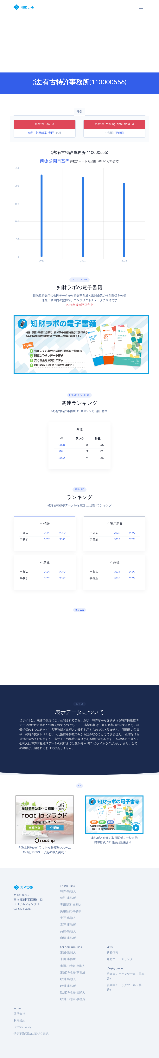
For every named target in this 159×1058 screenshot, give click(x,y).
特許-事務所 (68, 898)
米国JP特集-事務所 (72, 972)
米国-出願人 (68, 952)
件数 (79, 111)
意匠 (51, 133)
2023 (47, 533)
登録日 (119, 133)
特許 (31, 133)
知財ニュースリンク (120, 959)
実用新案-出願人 (71, 904)
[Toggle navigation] (140, 7)
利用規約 (19, 1020)
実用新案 (41, 133)
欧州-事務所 (68, 986)
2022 (62, 458)
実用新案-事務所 (71, 911)
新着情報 (112, 952)
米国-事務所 (68, 959)
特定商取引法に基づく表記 (31, 1033)
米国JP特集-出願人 (72, 966)
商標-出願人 (68, 931)
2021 (62, 451)
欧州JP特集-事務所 (72, 999)
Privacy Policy (22, 1027)
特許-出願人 (68, 891)
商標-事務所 (68, 938)
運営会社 (19, 1013)
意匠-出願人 (68, 918)
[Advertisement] (79, 43)
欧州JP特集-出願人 (72, 992)
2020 (62, 445)
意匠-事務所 (68, 924)
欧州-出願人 (68, 979)
